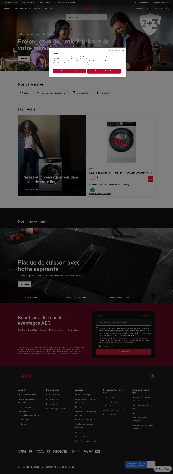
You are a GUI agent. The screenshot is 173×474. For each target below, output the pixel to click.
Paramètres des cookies (69, 71)
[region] (87, 62)
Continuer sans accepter (116, 50)
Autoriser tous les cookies (104, 71)
